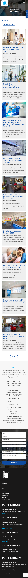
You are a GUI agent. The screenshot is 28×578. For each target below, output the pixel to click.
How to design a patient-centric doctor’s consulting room (14, 266)
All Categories (7, 24)
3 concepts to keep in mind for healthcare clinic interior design (14, 301)
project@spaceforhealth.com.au (14, 383)
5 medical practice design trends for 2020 (12, 232)
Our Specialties (5, 493)
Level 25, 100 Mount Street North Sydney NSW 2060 (13, 511)
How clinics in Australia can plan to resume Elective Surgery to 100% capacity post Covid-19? (13, 123)
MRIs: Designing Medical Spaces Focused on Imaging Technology (12, 160)
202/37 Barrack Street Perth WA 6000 (10, 551)
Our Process (5, 483)
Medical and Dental (6, 499)
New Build (4, 497)
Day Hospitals (5, 495)
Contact (4, 491)
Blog (3, 488)
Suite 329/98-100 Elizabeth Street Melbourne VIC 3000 (13, 525)
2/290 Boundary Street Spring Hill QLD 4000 (11, 539)
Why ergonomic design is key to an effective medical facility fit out (13, 336)
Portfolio (4, 486)
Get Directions (5, 513)
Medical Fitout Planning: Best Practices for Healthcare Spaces (13, 49)
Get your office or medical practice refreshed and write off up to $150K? (13, 197)
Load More (14, 356)
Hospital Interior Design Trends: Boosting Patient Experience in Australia (11, 86)
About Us (4, 481)
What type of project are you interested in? (11, 449)
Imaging (3, 501)
